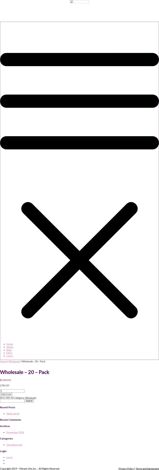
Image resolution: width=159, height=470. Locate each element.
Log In (9, 355)
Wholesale (14, 361)
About (9, 346)
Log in (9, 457)
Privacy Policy (126, 468)
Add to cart (6, 394)
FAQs (9, 352)
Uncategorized (14, 444)
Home (9, 343)
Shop (9, 349)
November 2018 (15, 432)
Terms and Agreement (147, 468)
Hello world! (13, 413)
